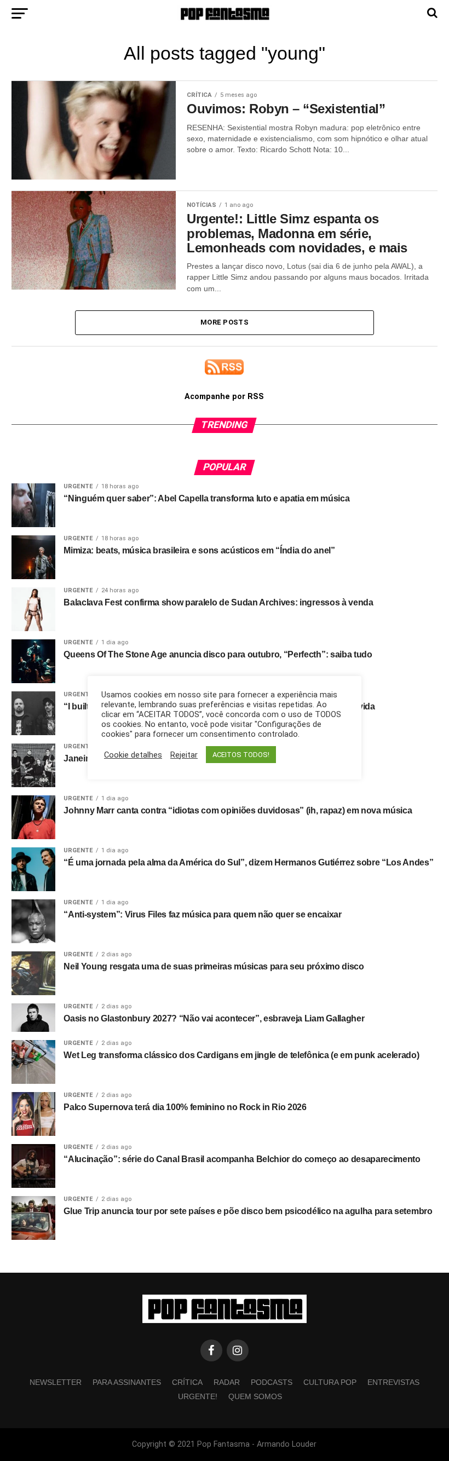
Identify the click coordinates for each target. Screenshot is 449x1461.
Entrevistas (393, 1382)
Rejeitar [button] (184, 755)
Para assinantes (127, 1382)
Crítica (187, 1382)
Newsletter (56, 1382)
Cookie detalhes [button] (133, 755)
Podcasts (271, 1382)
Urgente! (197, 1396)
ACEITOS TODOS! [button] (240, 754)
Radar (227, 1382)
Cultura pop (329, 1382)
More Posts (224, 322)
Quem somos (255, 1396)
